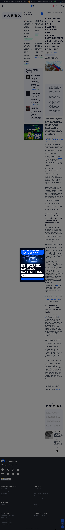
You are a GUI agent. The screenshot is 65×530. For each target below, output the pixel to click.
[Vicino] (43, 250)
